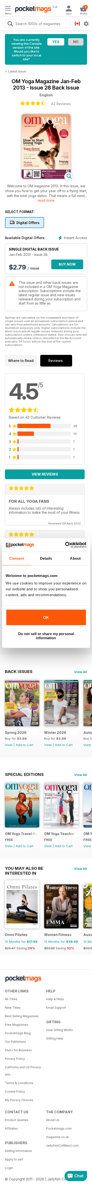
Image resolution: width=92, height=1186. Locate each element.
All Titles (11, 999)
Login (9, 1168)
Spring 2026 (15, 732)
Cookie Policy (15, 1091)
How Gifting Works (59, 1030)
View (9, 745)
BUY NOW (67, 264)
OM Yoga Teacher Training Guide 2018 (60, 834)
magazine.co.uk (57, 1137)
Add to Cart (24, 745)
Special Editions (24, 774)
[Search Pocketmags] (10, 24)
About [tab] (75, 558)
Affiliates (11, 1128)
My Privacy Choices (19, 1100)
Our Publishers (15, 1041)
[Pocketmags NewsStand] (32, 10)
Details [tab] (46, 558)
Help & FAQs (55, 999)
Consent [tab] (16, 558)
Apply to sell (14, 1159)
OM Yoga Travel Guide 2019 (21, 834)
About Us (52, 1120)
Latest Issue (17, 71)
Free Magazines (16, 1024)
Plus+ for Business (18, 1050)
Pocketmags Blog (18, 1033)
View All (80, 672)
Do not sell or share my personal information (46, 636)
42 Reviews (61, 104)
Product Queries (16, 1120)
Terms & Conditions (19, 1083)
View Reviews (45, 474)
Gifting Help (54, 1038)
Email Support (56, 1007)
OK (46, 617)
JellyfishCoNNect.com (62, 1145)
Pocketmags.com (59, 1128)
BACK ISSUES (18, 671)
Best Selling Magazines (22, 1016)
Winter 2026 (55, 732)
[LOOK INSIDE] (46, 177)
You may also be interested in (24, 868)
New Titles (13, 1007)
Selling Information (18, 1151)
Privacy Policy (15, 1058)
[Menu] (8, 9)
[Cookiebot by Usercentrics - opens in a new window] (65, 545)
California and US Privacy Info (23, 1070)
